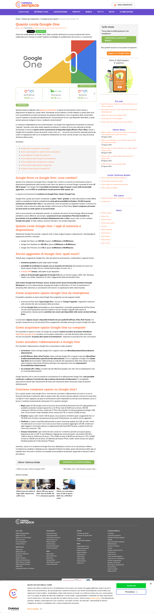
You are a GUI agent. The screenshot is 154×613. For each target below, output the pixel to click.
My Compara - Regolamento (116, 565)
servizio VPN (26, 271)
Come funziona (50, 544)
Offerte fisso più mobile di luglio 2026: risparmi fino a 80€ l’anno (25, 493)
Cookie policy (111, 552)
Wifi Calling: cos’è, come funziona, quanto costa (79, 469)
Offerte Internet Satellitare (23, 564)
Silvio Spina (20, 28)
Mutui (111, 12)
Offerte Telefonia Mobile (54, 462)
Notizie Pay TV (106, 233)
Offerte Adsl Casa (21, 551)
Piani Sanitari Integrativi (84, 540)
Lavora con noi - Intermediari (116, 558)
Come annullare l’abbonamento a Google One (36, 165)
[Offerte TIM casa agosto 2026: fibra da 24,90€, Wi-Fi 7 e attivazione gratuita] (45, 484)
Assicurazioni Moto (51, 535)
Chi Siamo (111, 533)
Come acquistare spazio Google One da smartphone (38, 158)
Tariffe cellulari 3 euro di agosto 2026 (113, 164)
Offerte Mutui (50, 554)
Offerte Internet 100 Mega (23, 562)
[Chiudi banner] (150, 583)
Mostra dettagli (33, 609)
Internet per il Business (22, 554)
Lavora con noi (112, 554)
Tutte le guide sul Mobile (109, 188)
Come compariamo (21, 542)
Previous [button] (17, 94)
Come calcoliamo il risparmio (116, 542)
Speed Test (19, 556)
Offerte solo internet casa (23, 560)
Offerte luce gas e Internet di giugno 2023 (31, 469)
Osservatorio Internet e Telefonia (25, 568)
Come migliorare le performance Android (114, 184)
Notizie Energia (106, 213)
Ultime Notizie (126, 12)
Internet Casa (20, 547)
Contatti (110, 539)
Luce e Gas (23, 12)
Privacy (110, 548)
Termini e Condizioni (113, 546)
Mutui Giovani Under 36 (53, 562)
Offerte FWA (19, 566)
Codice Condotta (112, 569)
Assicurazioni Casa (51, 539)
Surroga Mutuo (50, 560)
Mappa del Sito (112, 571)
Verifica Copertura (21, 558)
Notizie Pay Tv (81, 554)
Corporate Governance (114, 535)
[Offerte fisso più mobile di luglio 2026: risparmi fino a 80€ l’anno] (25, 484)
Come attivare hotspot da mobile (112, 181)
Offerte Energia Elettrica (22, 533)
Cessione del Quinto (83, 533)
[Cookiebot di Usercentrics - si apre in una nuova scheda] (13, 608)
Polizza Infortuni (51, 542)
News (78, 543)
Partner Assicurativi (51, 548)
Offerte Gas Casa (20, 535)
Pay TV (101, 12)
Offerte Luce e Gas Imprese (23, 537)
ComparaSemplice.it (114, 531)
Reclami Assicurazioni (52, 546)
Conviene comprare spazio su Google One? (35, 168)
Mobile (89, 12)
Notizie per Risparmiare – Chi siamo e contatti (116, 198)
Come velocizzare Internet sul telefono (114, 178)
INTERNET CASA (41, 12)
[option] (29, 94)
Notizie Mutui (105, 236)
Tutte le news (105, 243)
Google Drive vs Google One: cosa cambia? (35, 148)
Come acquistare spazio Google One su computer (37, 162)
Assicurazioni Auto (51, 533)
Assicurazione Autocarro (53, 537)
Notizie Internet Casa (83, 546)
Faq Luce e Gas (20, 539)
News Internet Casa (61, 28)
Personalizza (130, 592)
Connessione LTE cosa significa (111, 118)
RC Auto (104, 226)
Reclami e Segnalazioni (114, 560)
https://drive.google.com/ (25, 334)
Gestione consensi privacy (115, 550)
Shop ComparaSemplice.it (115, 556)
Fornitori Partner (20, 544)
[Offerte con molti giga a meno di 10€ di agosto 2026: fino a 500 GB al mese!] (66, 484)
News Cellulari (50, 28)
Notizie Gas (105, 216)
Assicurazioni (60, 12)
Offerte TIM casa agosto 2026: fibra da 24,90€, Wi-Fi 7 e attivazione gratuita (45, 493)
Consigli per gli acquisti (39, 28)
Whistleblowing (112, 544)
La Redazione (105, 201)
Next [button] (94, 94)
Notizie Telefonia (106, 229)
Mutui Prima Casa (51, 556)
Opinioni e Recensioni (114, 562)
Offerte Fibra (19, 549)
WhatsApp (42, 31)
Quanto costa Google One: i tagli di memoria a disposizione (40, 152)
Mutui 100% (49, 558)
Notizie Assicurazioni (108, 223)
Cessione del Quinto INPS (84, 535)
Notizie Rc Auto (81, 550)
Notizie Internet (106, 219)
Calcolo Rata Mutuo (52, 564)
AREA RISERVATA (124, 5)
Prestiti (76, 12)
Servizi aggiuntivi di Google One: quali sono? (36, 155)
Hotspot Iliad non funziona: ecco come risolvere (117, 122)
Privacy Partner (112, 567)
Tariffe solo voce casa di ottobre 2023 (113, 115)
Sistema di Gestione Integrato (116, 537)
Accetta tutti (131, 586)
